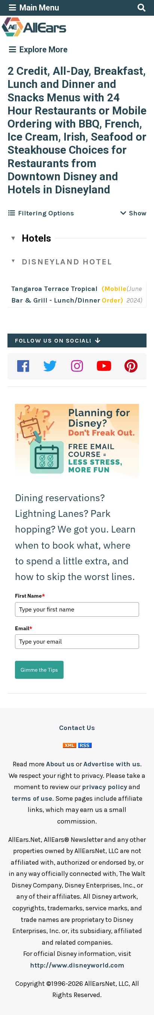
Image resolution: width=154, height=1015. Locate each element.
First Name (30, 595)
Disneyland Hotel (67, 262)
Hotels (36, 238)
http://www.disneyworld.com (77, 965)
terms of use (32, 798)
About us (60, 764)
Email (23, 628)
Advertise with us (111, 764)
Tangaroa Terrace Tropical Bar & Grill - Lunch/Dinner (55, 294)
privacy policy (104, 787)
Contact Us (77, 728)
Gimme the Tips (39, 669)
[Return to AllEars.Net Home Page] (57, 36)
